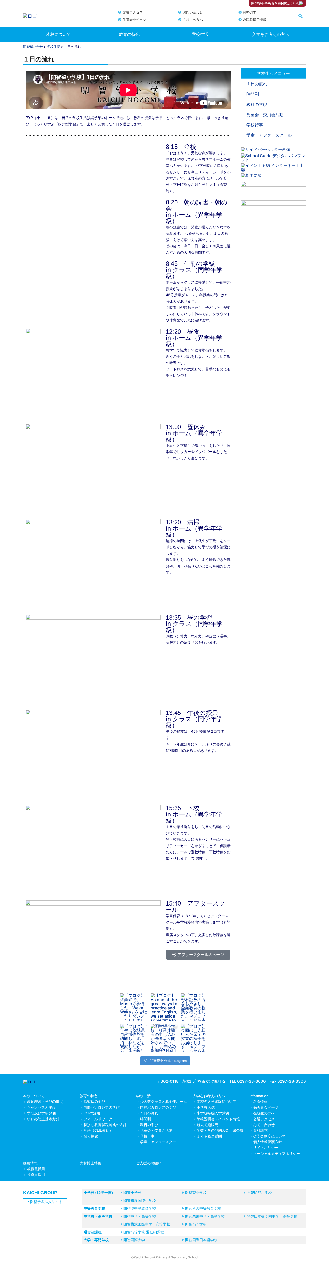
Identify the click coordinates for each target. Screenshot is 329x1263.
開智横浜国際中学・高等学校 (146, 1224)
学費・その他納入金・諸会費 (220, 1130)
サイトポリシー (265, 1148)
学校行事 (254, 124)
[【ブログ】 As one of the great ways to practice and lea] (165, 1007)
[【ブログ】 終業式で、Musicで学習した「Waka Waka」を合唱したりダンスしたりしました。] (134, 1007)
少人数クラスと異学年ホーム (163, 1101)
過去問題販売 (207, 1125)
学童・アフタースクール (269, 135)
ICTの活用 (92, 1113)
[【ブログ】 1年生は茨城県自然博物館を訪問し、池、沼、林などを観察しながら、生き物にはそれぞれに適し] (134, 1038)
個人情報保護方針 (267, 1142)
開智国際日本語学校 (201, 1240)
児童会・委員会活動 (265, 114)
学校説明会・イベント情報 (218, 1119)
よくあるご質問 (209, 1136)
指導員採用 (36, 1175)
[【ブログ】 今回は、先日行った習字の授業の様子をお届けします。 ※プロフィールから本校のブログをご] (195, 1038)
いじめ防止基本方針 (43, 1119)
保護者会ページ (134, 20)
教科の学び (256, 104)
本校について (58, 34)
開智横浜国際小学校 (139, 1200)
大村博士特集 (90, 1163)
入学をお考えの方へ (270, 34)
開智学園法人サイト (46, 1201)
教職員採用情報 (254, 20)
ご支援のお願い (148, 1163)
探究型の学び (94, 1101)
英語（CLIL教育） (98, 1130)
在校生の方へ (193, 20)
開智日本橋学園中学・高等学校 (272, 1216)
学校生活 (200, 34)
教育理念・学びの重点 (45, 1101)
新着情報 (260, 1101)
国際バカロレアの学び (102, 1107)
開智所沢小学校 (259, 1192)
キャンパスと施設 (41, 1107)
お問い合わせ (193, 12)
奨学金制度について (269, 1136)
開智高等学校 (196, 1224)
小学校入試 (206, 1107)
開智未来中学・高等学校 (205, 1216)
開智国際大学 (134, 1240)
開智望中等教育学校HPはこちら (275, 3)
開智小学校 (132, 1192)
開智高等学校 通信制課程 (143, 1232)
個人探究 (91, 1136)
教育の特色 (129, 34)
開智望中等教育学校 (139, 1208)
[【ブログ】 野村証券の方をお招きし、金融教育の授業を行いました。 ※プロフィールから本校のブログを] (195, 1007)
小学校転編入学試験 (213, 1113)
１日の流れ (256, 83)
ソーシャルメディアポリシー (276, 1153)
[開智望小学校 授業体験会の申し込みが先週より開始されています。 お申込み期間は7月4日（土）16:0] (165, 1038)
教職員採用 (36, 1169)
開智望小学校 (33, 47)
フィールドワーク (98, 1119)
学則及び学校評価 (41, 1113)
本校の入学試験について (216, 1101)
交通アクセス (133, 12)
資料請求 (249, 12)
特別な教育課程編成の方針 (105, 1125)
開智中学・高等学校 (139, 1216)
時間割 (252, 94)
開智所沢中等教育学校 (203, 1208)
